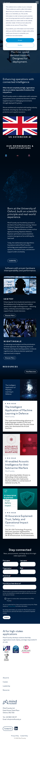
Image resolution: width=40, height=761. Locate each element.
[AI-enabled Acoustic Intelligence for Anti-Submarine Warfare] (20, 444)
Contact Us (8, 729)
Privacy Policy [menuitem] (15, 736)
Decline (20, 45)
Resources (6, 690)
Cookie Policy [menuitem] (24, 736)
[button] (37, 2)
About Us (6, 678)
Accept (20, 40)
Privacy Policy (11, 606)
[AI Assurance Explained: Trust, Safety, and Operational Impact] (20, 499)
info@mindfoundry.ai (14, 719)
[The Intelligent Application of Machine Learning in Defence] (20, 390)
